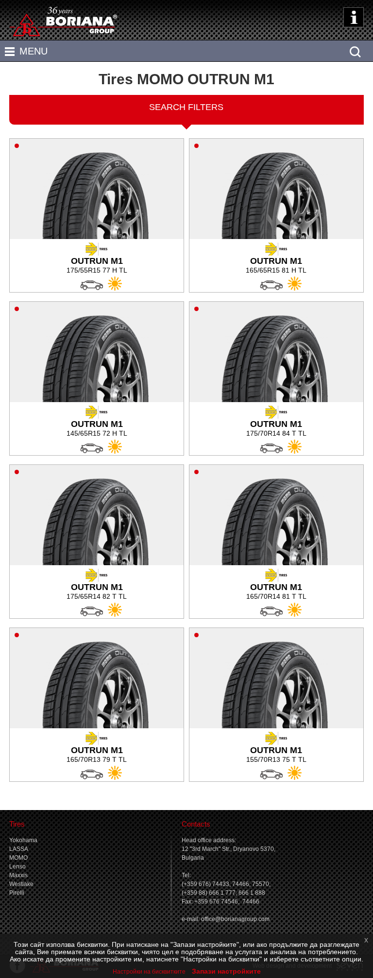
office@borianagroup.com (235, 919)
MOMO (18, 857)
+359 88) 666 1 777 (210, 892)
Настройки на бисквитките (149, 971)
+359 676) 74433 (206, 884)
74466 (240, 884)
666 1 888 (251, 892)
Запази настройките (226, 971)
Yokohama (23, 840)
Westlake (21, 884)
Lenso (17, 866)
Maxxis (18, 875)
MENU (33, 51)
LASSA (18, 849)
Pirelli (16, 892)
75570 (260, 884)
